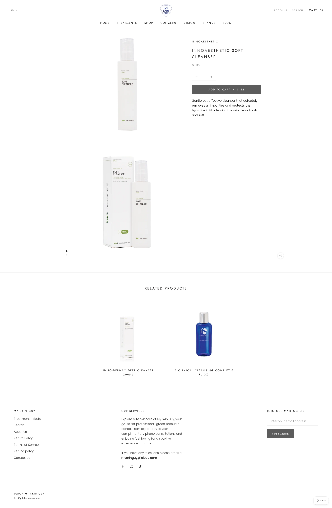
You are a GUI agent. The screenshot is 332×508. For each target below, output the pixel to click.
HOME (105, 23)
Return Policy (23, 438)
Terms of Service (26, 445)
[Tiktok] (140, 466)
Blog (227, 23)
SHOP (148, 23)
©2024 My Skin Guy (29, 493)
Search (297, 10)
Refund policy (24, 451)
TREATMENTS (127, 23)
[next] (321, 339)
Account (280, 10)
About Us (20, 432)
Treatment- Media (27, 419)
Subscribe (280, 434)
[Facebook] (122, 466)
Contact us (22, 458)
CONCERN (168, 23)
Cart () (316, 10)
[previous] (11, 339)
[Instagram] (131, 466)
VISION (190, 23)
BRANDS (209, 23)
